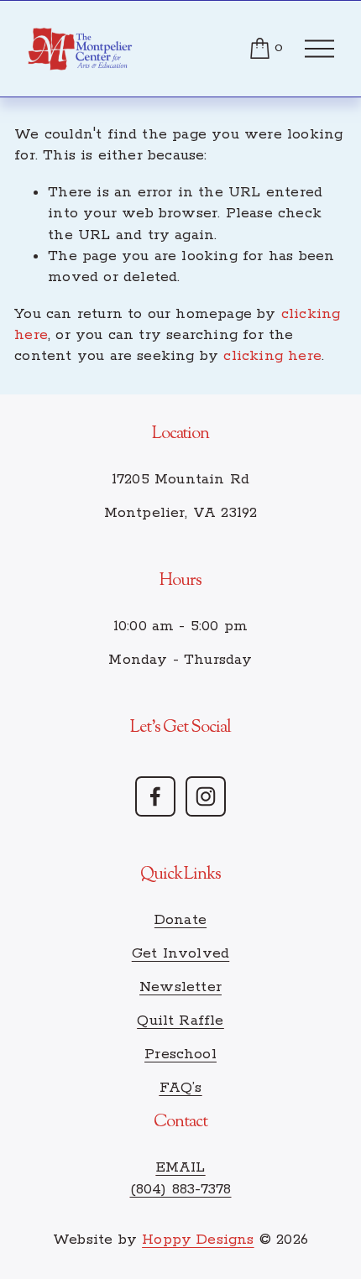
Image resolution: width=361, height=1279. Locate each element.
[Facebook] (155, 796)
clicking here (272, 356)
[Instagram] (206, 796)
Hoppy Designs (198, 1239)
